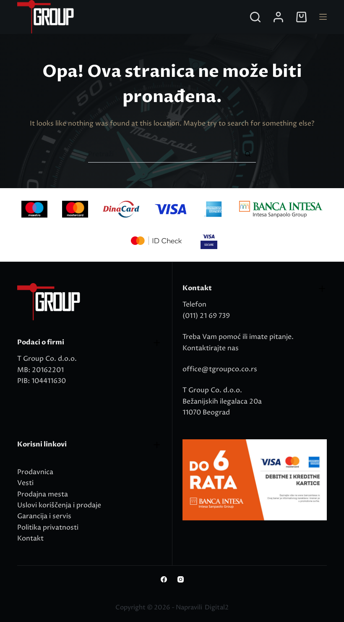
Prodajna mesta (42, 494)
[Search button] (248, 154)
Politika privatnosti (47, 527)
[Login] (278, 17)
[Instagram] (180, 579)
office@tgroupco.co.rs (219, 369)
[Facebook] (164, 579)
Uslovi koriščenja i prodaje (59, 505)
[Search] (255, 17)
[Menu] (323, 17)
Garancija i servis (44, 516)
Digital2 (217, 607)
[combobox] (164, 154)
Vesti (25, 483)
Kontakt (30, 538)
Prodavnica (35, 472)
